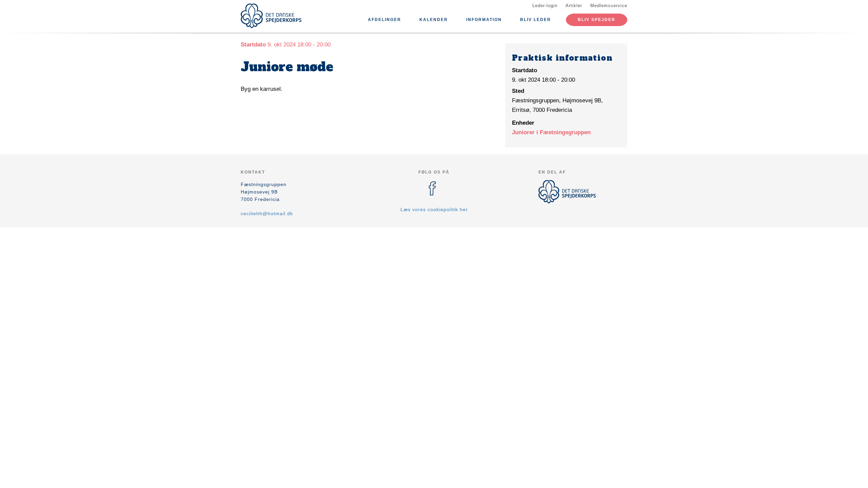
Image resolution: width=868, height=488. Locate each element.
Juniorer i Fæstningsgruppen (551, 132)
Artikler (574, 5)
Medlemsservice (608, 5)
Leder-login (544, 5)
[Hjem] (271, 15)
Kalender (433, 19)
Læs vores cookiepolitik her (434, 209)
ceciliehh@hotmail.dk (267, 213)
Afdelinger (384, 19)
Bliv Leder (535, 19)
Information (484, 19)
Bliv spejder (596, 19)
